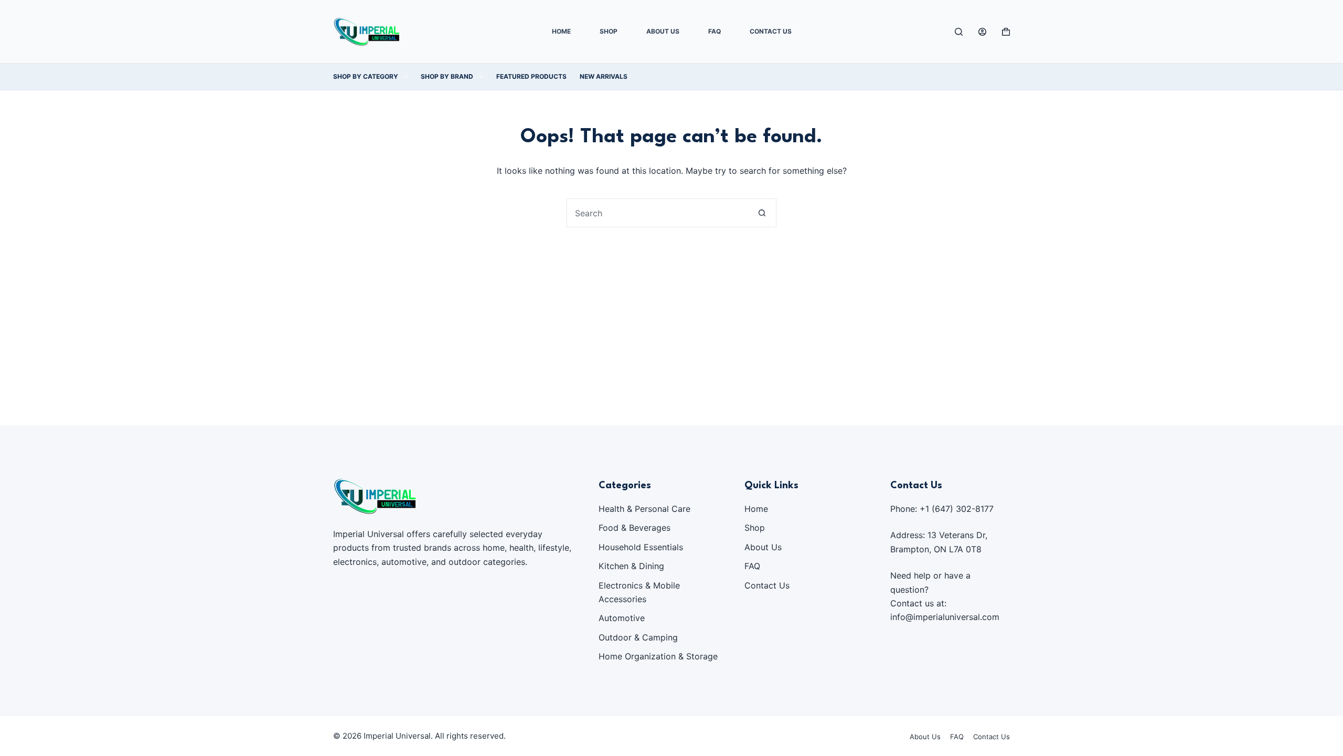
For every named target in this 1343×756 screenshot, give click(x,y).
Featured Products (531, 76)
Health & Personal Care (644, 508)
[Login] (982, 32)
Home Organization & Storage (658, 656)
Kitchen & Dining (631, 566)
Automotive (622, 618)
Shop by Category (365, 76)
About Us (662, 31)
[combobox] (657, 212)
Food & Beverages (634, 527)
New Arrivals (603, 76)
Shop (608, 31)
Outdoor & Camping (638, 637)
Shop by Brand (447, 76)
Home (561, 31)
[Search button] (762, 213)
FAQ (714, 31)
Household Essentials (641, 547)
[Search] (959, 32)
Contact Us (771, 31)
